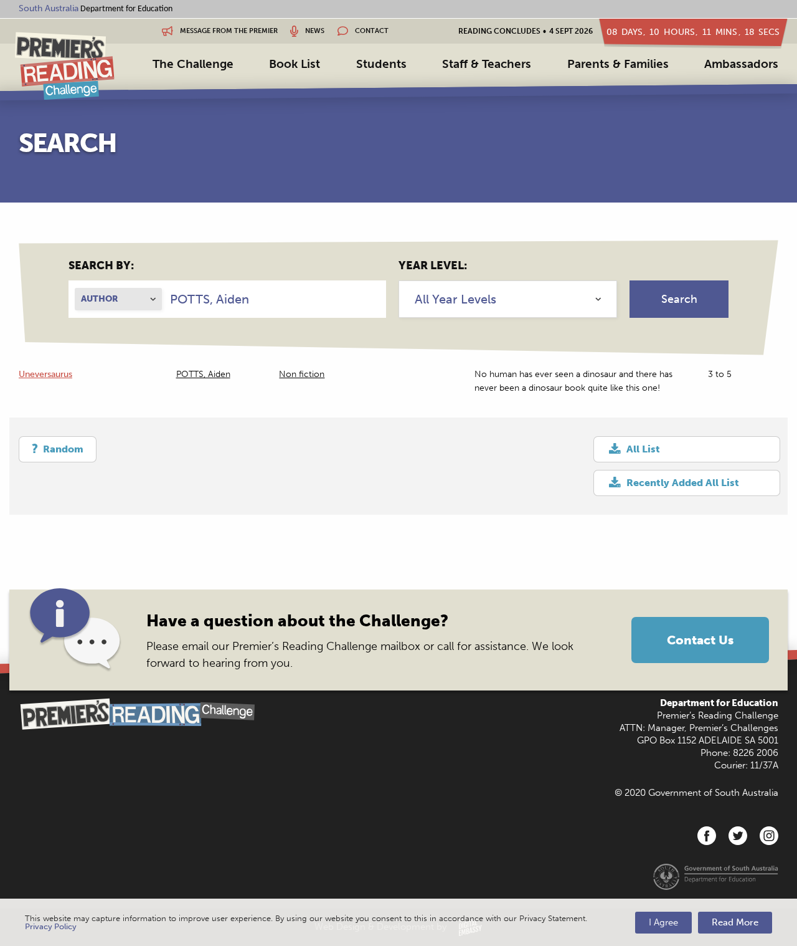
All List (643, 449)
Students (381, 64)
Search (679, 299)
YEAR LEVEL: (432, 265)
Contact (371, 31)
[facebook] (706, 835)
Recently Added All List (682, 483)
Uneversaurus (45, 374)
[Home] (65, 66)
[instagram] (769, 835)
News (313, 31)
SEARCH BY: (101, 265)
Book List (294, 64)
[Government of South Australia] (715, 876)
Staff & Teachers (486, 64)
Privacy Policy (51, 926)
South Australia (48, 8)
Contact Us (700, 640)
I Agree (663, 922)
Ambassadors (741, 64)
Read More (735, 922)
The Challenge (193, 64)
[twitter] (738, 835)
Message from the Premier (228, 31)
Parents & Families (618, 64)
